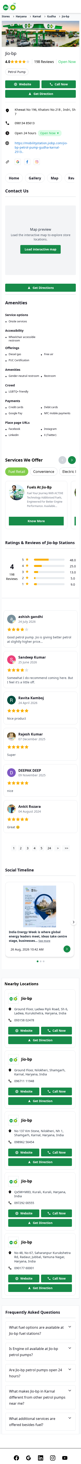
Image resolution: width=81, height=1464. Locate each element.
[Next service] (72, 460)
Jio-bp (65, 16)
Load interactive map (40, 249)
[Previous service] (62, 460)
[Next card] (74, 922)
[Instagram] (52, 1458)
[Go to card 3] (43, 961)
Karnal (37, 16)
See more (44, 941)
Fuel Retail (16, 471)
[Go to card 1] (37, 961)
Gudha (51, 16)
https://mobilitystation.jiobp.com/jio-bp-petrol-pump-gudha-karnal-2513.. (41, 147)
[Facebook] (16, 1458)
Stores (6, 16)
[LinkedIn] (40, 1458)
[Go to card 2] (40, 961)
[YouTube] (64, 1458)
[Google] (28, 1458)
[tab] (14, 178)
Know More (36, 521)
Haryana (21, 16)
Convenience (43, 471)
